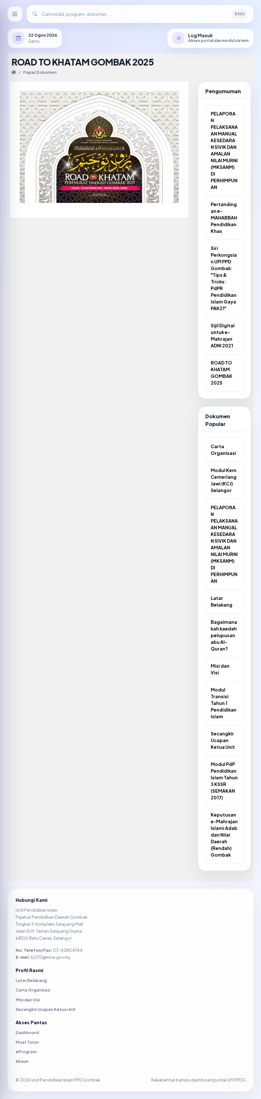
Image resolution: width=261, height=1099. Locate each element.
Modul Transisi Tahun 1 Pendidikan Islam (223, 703)
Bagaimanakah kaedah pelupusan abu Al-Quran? (224, 635)
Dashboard (27, 1032)
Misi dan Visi (220, 669)
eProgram (26, 1051)
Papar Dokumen (40, 72)
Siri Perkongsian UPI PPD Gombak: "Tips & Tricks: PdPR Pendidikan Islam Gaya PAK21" (224, 278)
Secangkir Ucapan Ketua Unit (223, 740)
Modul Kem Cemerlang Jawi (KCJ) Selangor (223, 480)
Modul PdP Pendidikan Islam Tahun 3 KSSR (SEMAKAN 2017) (224, 780)
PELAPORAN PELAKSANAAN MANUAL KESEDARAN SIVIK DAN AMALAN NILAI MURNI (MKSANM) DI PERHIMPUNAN (224, 150)
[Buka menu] (15, 14)
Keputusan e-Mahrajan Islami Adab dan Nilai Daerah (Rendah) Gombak (224, 835)
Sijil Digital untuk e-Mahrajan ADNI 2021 (223, 335)
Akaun (22, 1061)
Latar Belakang (221, 601)
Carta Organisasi (223, 449)
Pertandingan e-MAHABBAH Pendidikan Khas (224, 217)
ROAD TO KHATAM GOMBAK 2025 (221, 373)
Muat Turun (27, 1042)
